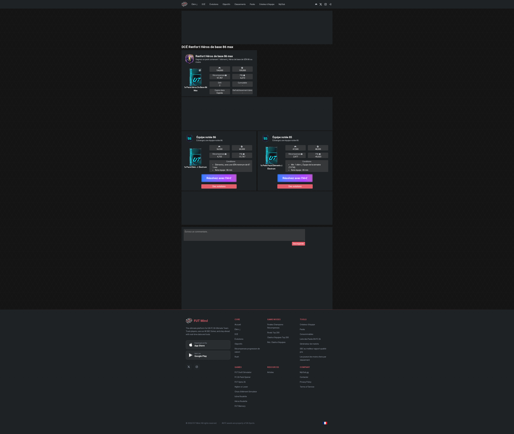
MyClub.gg (248, 196)
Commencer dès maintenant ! (285, 249)
